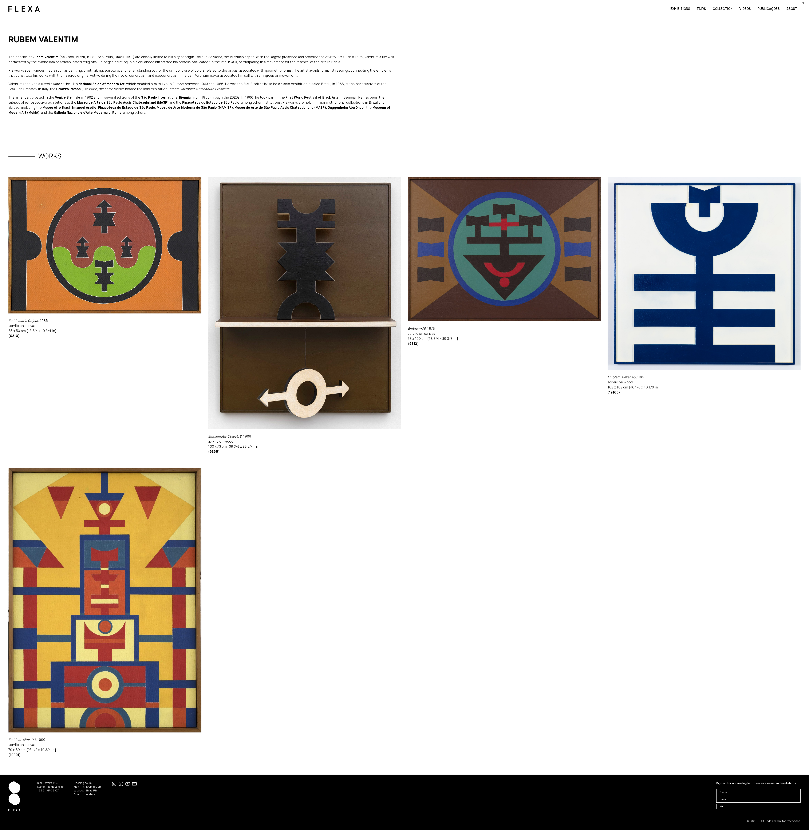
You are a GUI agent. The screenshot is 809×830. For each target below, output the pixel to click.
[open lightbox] (104, 245)
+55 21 (41, 791)
